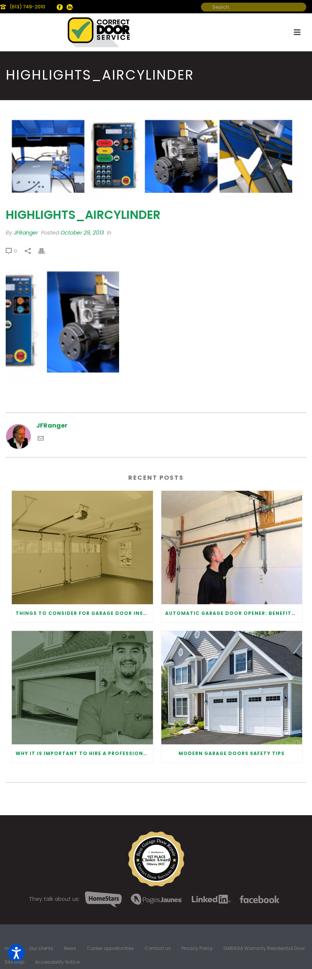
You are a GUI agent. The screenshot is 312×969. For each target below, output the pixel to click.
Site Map (14, 962)
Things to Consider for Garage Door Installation (84, 613)
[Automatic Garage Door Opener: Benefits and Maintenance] (231, 547)
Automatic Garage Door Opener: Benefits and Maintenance (233, 613)
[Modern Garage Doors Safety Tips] (231, 687)
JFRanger (26, 232)
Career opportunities (110, 948)
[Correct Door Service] (99, 30)
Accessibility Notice (57, 962)
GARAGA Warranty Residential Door (264, 948)
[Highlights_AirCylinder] (156, 158)
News (70, 948)
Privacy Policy (197, 948)
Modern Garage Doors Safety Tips (231, 753)
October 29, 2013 (82, 232)
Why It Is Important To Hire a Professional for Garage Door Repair (84, 753)
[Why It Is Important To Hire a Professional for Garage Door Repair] (82, 687)
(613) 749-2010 (27, 6)
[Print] (45, 251)
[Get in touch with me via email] (41, 439)
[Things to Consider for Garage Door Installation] (82, 547)
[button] (16, 952)
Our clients (41, 948)
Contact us (158, 948)
